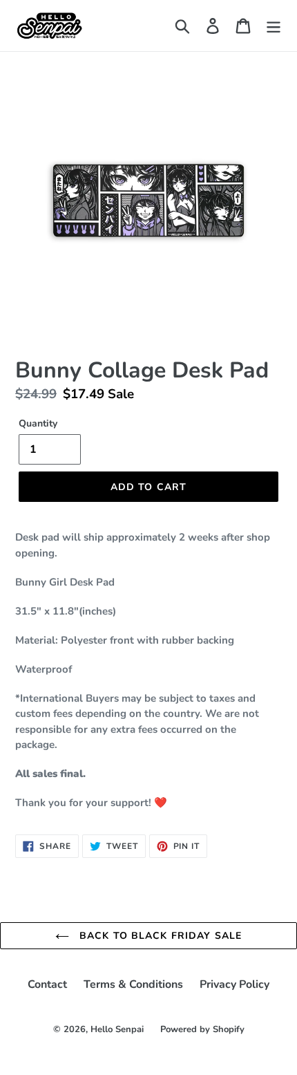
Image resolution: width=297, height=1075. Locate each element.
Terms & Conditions (133, 984)
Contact (47, 984)
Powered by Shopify (202, 1029)
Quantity (38, 423)
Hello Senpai (117, 1029)
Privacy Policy (234, 984)
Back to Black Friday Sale (159, 935)
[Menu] (273, 25)
